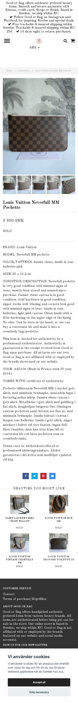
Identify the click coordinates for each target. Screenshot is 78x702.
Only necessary (39, 692)
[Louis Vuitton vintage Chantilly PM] (19, 542)
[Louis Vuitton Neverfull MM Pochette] (39, 126)
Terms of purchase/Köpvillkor (25, 599)
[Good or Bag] (39, 41)
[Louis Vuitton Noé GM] (58, 504)
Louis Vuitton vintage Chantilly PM (19, 559)
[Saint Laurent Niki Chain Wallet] (19, 504)
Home (11, 71)
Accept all (39, 682)
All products (25, 71)
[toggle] (9, 41)
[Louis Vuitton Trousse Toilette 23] (58, 542)
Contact (9, 594)
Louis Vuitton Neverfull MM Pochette (53, 71)
